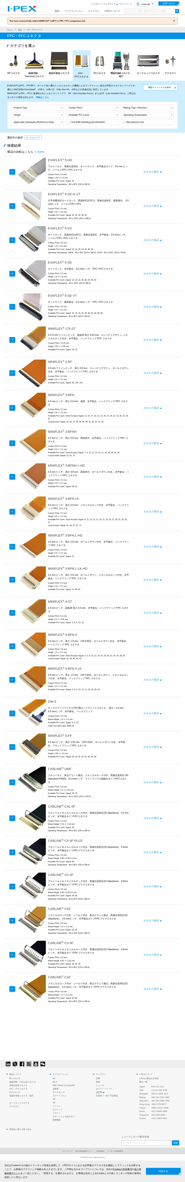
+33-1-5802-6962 (159, 1118)
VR (54, 1099)
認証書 (99, 1092)
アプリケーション (74, 11)
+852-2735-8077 (158, 1104)
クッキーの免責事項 (115, 1151)
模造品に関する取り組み (20, 1129)
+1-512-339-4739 (159, 1090)
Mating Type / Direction (135, 107)
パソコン (57, 1106)
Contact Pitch (75, 107)
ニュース (100, 1085)
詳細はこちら (42, 97)
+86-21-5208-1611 (159, 1094)
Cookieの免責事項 (122, 1169)
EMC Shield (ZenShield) (64, 1085)
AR (54, 1102)
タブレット (58, 1109)
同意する (163, 1171)
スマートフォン (60, 1096)
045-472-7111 (157, 1086)
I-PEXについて (112, 11)
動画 (98, 1082)
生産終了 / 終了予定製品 (107, 1096)
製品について (15, 1074)
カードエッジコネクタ (19, 1103)
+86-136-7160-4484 (160, 1097)
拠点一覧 (143, 1082)
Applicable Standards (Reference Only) (34, 122)
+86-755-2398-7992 (160, 1101)
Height (17, 115)
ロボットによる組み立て (64, 1116)
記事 (98, 1078)
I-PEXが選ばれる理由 (149, 1078)
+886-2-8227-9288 (159, 1108)
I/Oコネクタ (14, 1092)
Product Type (20, 107)
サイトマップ (126, 4)
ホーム (9, 30)
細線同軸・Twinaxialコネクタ (22, 1082)
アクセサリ (14, 1106)
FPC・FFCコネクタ (18, 1089)
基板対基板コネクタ (18, 1085)
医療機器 (57, 1120)
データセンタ (59, 1092)
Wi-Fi (55, 1082)
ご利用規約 (100, 1151)
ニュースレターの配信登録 (135, 1136)
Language (145, 4)
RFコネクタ (14, 1078)
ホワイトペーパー (104, 1089)
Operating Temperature (135, 115)
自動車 (56, 1089)
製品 (57, 11)
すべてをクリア (33, 137)
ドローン (57, 1113)
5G (54, 1078)
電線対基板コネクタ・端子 (21, 1096)
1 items (39, 151)
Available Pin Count (79, 115)
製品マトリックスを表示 (159, 87)
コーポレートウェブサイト (103, 4)
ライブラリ (94, 11)
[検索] (177, 11)
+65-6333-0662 (158, 1115)
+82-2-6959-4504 (159, 1111)
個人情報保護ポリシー (84, 1151)
